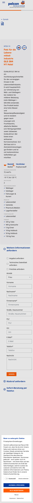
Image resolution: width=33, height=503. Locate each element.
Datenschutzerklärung (11, 474)
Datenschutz (20, 498)
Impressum (12, 498)
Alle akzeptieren (16, 490)
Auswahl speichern (16, 485)
